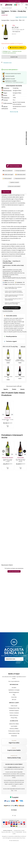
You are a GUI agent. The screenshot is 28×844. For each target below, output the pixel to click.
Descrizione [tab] (6, 192)
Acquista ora (14, 57)
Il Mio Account (14, 705)
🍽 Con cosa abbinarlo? (7, 170)
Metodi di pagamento (14, 692)
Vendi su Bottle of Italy (14, 733)
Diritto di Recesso (14, 715)
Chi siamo (14, 687)
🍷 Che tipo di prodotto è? (20, 170)
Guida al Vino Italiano (14, 723)
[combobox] (13, 8)
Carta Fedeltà (14, 726)
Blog (14, 694)
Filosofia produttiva (11, 336)
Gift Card (14, 699)
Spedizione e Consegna (14, 690)
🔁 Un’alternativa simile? (20, 174)
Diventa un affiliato (14, 728)
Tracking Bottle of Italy (14, 708)
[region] (5, 32)
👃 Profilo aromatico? (7, 178)
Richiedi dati (14, 735)
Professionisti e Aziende (14, 731)
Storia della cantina (11, 315)
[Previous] (3, 451)
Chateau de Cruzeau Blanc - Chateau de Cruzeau (7, 460)
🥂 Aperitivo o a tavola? (14, 182)
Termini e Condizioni (14, 713)
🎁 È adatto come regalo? (8, 174)
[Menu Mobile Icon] (1, 5)
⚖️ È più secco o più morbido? (14, 186)
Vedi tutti (23, 346)
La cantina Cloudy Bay (8, 311)
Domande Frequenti (14, 710)
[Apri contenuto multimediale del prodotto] (5, 32)
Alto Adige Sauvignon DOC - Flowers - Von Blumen (20, 460)
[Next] (24, 451)
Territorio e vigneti (11, 341)
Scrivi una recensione (14, 571)
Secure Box (14, 697)
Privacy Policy (14, 717)
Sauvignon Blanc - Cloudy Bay (7, 420)
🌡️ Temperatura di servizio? (19, 178)
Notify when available (26, 138)
